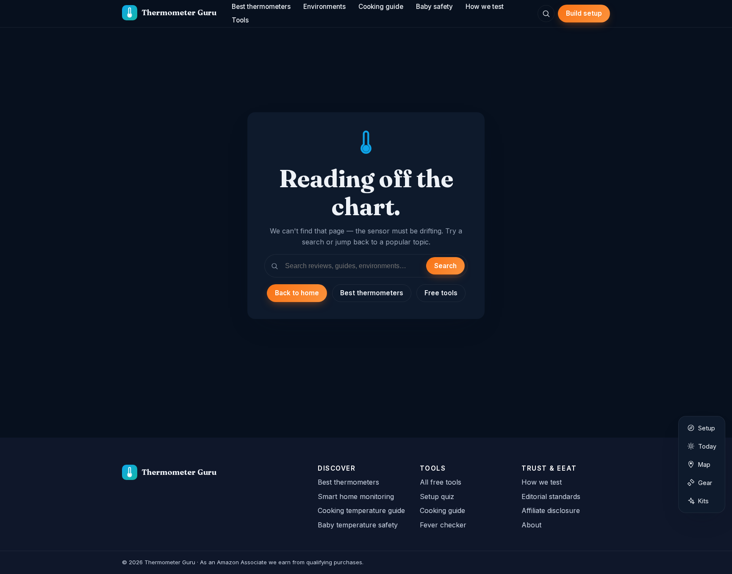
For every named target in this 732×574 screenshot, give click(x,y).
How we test (541, 482)
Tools (240, 20)
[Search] (546, 13)
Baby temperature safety (358, 525)
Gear (705, 482)
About (531, 525)
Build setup (584, 13)
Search (445, 266)
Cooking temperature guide (361, 510)
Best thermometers (371, 293)
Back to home (297, 293)
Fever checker (443, 525)
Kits (703, 501)
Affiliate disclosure (550, 510)
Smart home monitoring (356, 496)
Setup (706, 428)
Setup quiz (437, 496)
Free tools (441, 293)
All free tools (440, 482)
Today (707, 446)
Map (704, 464)
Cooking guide (442, 510)
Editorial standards (550, 496)
